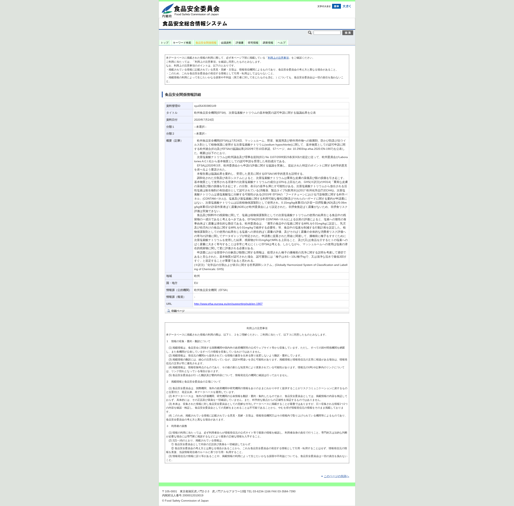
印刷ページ (178, 310)
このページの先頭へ (336, 476)
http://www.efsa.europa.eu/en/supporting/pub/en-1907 (228, 303)
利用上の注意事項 (278, 57)
